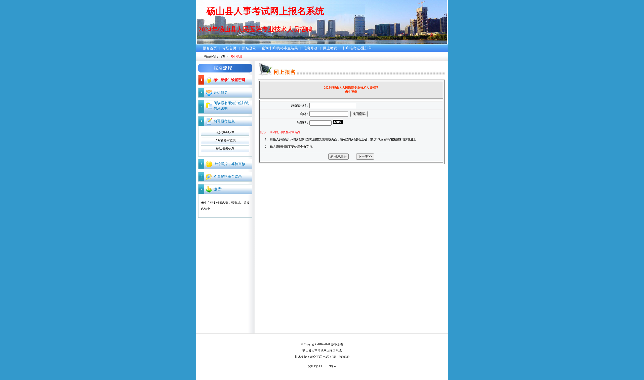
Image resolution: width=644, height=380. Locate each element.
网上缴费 (330, 48)
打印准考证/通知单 (357, 48)
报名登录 (249, 48)
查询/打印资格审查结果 (280, 48)
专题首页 (229, 48)
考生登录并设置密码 (229, 80)
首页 (222, 56)
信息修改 (310, 48)
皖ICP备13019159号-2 (322, 366)
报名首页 (210, 48)
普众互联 (316, 357)
